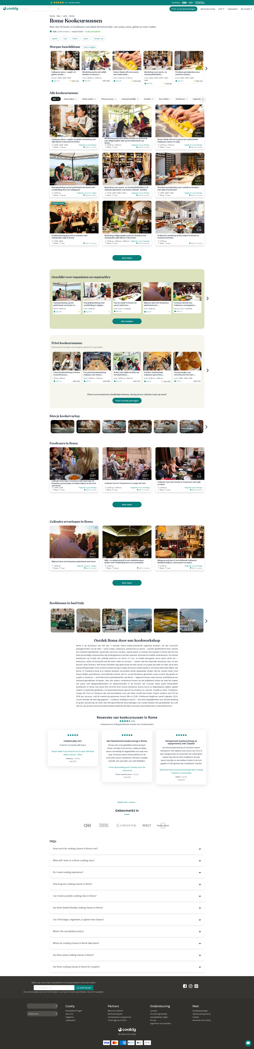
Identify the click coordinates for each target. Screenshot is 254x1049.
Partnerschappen (115, 1013)
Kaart (85, 38)
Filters (75, 38)
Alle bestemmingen (73, 1010)
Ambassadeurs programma (119, 1017)
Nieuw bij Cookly (208, 9)
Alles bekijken (127, 321)
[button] (65, 2)
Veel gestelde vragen (159, 1017)
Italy (58, 16)
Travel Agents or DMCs (117, 1020)
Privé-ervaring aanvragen (127, 400)
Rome (71, 16)
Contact (153, 1010)
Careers (195, 1017)
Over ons (69, 1013)
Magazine (69, 1017)
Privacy (153, 1020)
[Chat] (248, 1043)
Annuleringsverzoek (158, 1013)
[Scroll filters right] (202, 99)
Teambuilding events (201, 1013)
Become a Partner (115, 1010)
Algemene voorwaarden (160, 1023)
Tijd (65, 38)
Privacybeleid (98, 992)
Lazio (64, 16)
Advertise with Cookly (201, 1020)
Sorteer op (98, 38)
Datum (55, 38)
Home (52, 16)
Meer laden (127, 258)
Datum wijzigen (90, 47)
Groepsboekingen (200, 1010)
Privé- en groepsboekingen (183, 9)
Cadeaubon (232, 9)
